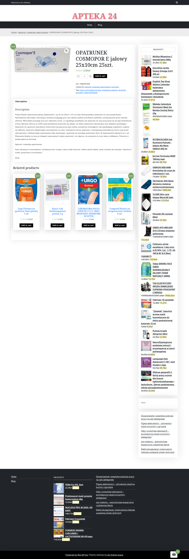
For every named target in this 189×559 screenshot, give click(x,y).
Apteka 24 (94, 16)
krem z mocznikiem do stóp (90, 90)
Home (14, 32)
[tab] (21, 101)
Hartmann (115, 87)
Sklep (89, 24)
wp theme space (115, 554)
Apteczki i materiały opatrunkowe (33, 32)
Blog (100, 24)
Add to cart (100, 76)
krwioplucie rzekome (110, 90)
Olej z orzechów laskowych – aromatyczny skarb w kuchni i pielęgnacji (155, 434)
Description (21, 101)
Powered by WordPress (76, 554)
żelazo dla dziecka (91, 92)
